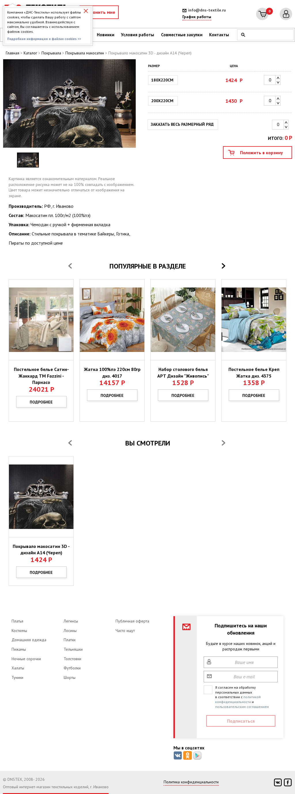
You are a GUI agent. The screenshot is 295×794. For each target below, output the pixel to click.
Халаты (18, 668)
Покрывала (51, 53)
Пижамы (19, 649)
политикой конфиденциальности (238, 699)
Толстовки (72, 658)
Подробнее (41, 402)
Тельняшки (73, 649)
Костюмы (19, 630)
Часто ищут (125, 630)
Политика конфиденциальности (191, 782)
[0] (262, 14)
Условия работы (137, 34)
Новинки (105, 34)
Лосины (70, 630)
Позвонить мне (99, 12)
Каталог (30, 53)
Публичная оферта (132, 621)
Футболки (72, 668)
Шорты (69, 677)
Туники (17, 677)
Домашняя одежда (29, 639)
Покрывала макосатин (84, 53)
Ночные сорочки (26, 658)
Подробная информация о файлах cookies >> (44, 39)
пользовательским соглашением (242, 706)
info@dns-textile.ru (207, 10)
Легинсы (71, 621)
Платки (69, 639)
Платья (17, 621)
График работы (196, 16)
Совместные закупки (182, 34)
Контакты (219, 34)
